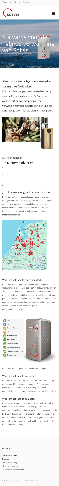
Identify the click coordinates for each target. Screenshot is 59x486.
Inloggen (27, 2)
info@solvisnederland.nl (14, 469)
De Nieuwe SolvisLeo (18, 162)
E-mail (18, 2)
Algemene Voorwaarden (31, 480)
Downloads (8, 2)
